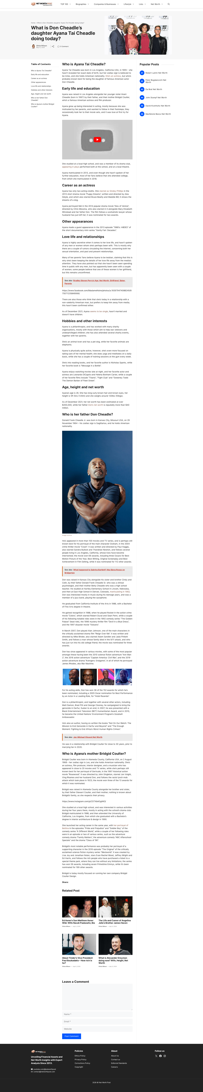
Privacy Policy (80, 1059)
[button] (168, 4)
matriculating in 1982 (120, 592)
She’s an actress (113, 76)
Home (33, 23)
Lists (141, 4)
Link (59, 46)
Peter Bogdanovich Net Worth (156, 81)
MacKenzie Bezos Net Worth (158, 114)
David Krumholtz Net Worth (158, 106)
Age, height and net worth (41, 94)
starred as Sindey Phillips (111, 191)
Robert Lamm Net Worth (156, 73)
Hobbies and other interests (41, 90)
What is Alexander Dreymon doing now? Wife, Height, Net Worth (113, 960)
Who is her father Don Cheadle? (39, 99)
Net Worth (155, 4)
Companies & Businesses (105, 4)
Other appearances (38, 82)
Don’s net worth (95, 405)
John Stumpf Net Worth (156, 97)
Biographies (81, 4)
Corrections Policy (82, 1063)
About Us (115, 1056)
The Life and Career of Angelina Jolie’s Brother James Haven (115, 921)
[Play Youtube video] (97, 139)
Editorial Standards (119, 1063)
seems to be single (99, 311)
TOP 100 (64, 4)
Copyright (79, 1067)
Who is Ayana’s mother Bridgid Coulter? (42, 105)
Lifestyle (127, 4)
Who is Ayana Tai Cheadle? (41, 71)
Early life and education (40, 74)
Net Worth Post (105, 1082)
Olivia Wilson (41, 46)
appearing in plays (70, 167)
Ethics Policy (80, 1056)
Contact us (115, 1059)
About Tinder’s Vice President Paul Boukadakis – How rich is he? (77, 960)
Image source (67, 535)
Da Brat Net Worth (154, 89)
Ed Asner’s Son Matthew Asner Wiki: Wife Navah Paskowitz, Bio (78, 921)
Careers (114, 1067)
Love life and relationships (41, 86)
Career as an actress (39, 78)
